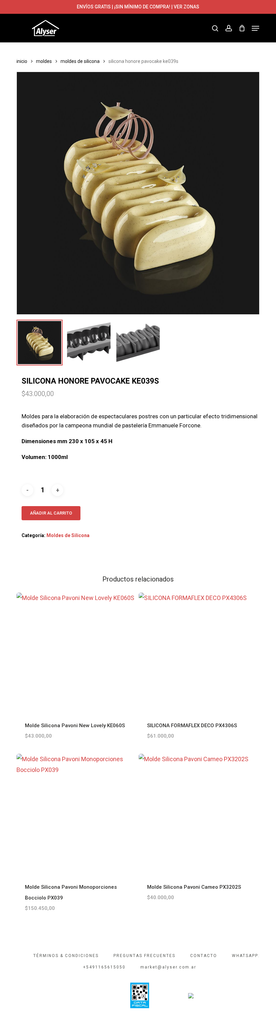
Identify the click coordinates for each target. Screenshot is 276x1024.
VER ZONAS (186, 6)
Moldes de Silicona (80, 61)
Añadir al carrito (51, 513)
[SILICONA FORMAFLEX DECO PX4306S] (198, 652)
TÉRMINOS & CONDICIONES (66, 955)
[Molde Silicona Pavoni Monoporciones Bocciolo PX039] (76, 813)
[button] (255, 28)
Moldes (44, 61)
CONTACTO (203, 955)
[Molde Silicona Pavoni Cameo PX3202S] (198, 813)
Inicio (21, 61)
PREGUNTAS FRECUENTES (144, 955)
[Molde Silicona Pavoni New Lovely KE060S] (76, 652)
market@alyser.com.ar (168, 967)
